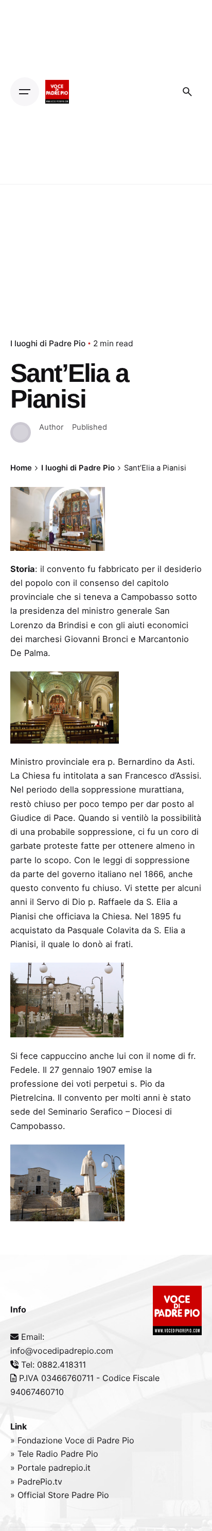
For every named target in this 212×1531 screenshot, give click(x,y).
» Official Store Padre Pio (59, 1495)
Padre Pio (79, 1454)
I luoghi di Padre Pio (47, 343)
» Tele (23, 1454)
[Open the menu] (24, 91)
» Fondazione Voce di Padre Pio (72, 1440)
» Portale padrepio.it (50, 1467)
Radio (48, 1454)
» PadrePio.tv (36, 1481)
